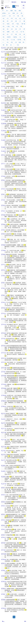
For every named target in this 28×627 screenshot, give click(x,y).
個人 (16, 10)
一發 (11, 21)
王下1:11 (3, 163)
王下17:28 (3, 368)
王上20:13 (3, 110)
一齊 (24, 29)
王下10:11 (3, 313)
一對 (7, 21)
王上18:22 (3, 81)
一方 (20, 21)
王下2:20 (3, 176)
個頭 (20, 10)
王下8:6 (3, 275)
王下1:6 (3, 155)
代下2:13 (3, 502)
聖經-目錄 (23, 2)
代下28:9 (3, 599)
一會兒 (7, 23)
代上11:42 (3, 446)
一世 (7, 34)
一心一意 (12, 39)
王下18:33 (3, 384)
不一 (3, 10)
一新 (7, 39)
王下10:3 (3, 308)
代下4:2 (3, 525)
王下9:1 (3, 282)
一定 (24, 18)
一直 (15, 42)
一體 (15, 34)
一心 (3, 39)
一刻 (3, 26)
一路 (7, 29)
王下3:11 (3, 180)
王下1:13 (3, 169)
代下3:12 (3, 520)
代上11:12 (3, 428)
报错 (25, 621)
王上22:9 (3, 147)
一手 (11, 34)
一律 (11, 29)
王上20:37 (3, 119)
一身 (12, 31)
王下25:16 (3, 401)
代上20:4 (3, 465)
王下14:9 (3, 345)
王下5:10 (3, 234)
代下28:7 (3, 594)
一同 (20, 34)
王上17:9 (3, 51)
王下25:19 (3, 406)
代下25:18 (3, 581)
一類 (21, 26)
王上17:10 (3, 57)
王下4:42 (3, 224)
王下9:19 (3, 302)
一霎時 (7, 31)
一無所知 (15, 37)
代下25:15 (3, 576)
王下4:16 (3, 205)
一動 (3, 21)
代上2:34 (3, 419)
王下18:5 (3, 372)
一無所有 (8, 37)
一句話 (17, 23)
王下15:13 (3, 353)
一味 (24, 34)
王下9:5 (3, 288)
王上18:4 (3, 68)
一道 (15, 18)
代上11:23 (3, 439)
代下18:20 (3, 554)
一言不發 (19, 39)
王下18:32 (3, 375)
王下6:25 (3, 245)
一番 (15, 21)
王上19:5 (3, 86)
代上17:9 (3, 460)
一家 (12, 23)
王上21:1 (3, 134)
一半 (14, 16)
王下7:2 (3, 264)
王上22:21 (3, 151)
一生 (17, 31)
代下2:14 (3, 506)
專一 (24, 42)
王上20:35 (3, 115)
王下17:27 (3, 362)
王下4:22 (3, 215)
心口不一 (4, 16)
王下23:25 (3, 395)
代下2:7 (3, 487)
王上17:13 (3, 63)
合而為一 (4, 13)
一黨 (3, 45)
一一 (3, 42)
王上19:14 (3, 103)
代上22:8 (3, 476)
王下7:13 (3, 270)
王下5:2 (3, 230)
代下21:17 (3, 563)
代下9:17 (3, 535)
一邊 (22, 16)
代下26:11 (3, 588)
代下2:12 (3, 495)
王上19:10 (3, 96)
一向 (20, 37)
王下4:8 (3, 200)
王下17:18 (3, 358)
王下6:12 (3, 239)
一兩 (17, 45)
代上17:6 (3, 454)
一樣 (24, 39)
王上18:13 (3, 74)
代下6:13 (3, 529)
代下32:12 (3, 608)
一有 (7, 42)
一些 (24, 37)
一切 (3, 31)
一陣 (11, 42)
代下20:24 (3, 559)
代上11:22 (3, 432)
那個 (14, 13)
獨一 (7, 45)
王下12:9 (3, 338)
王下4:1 (3, 194)
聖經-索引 (14, 2)
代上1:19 (3, 413)
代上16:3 (3, 450)
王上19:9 (3, 90)
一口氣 (7, 26)
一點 (20, 18)
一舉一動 (23, 23)
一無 (3, 37)
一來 (17, 26)
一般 (18, 16)
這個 (20, 42)
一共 (23, 8)
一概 (23, 5)
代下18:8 (3, 550)
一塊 (12, 26)
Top (3, 621)
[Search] (2, 3)
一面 (15, 29)
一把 (9, 16)
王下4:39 (3, 219)
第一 (7, 10)
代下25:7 (3, 570)
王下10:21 (3, 333)
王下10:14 (3, 319)
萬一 (22, 13)
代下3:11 (3, 514)
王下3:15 (3, 189)
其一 (18, 13)
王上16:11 (3, 48)
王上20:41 (3, 130)
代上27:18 (3, 483)
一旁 (20, 29)
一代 (7, 18)
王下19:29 (3, 388)
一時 (3, 34)
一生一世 (22, 31)
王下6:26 (3, 250)
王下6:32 (3, 254)
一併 (3, 18)
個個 (11, 10)
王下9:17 (3, 295)
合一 (9, 13)
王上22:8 (3, 140)
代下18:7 (3, 543)
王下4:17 (3, 211)
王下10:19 (3, 324)
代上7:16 (3, 423)
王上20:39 (3, 123)
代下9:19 (3, 537)
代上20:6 (3, 471)
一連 (3, 29)
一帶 (11, 18)
